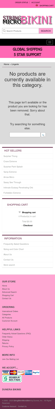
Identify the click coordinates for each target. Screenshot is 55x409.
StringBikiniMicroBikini (22, 400)
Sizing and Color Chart (14, 249)
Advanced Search (9, 292)
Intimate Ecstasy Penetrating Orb (18, 187)
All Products (7, 317)
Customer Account (9, 320)
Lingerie (15, 64)
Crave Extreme (10, 161)
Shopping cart (29, 212)
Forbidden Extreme (12, 192)
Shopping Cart (47, 5)
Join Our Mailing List (10, 359)
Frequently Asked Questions (16, 243)
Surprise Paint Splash (13, 166)
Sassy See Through (12, 182)
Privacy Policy (8, 346)
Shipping (5, 340)
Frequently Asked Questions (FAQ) (16, 333)
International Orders (10, 311)
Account (35, 2)
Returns (5, 343)
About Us (8, 254)
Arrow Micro (9, 177)
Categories (6, 314)
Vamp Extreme (10, 171)
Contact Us (8, 259)
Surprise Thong (10, 156)
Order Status (21, 2)
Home (6, 64)
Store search (9, 264)
